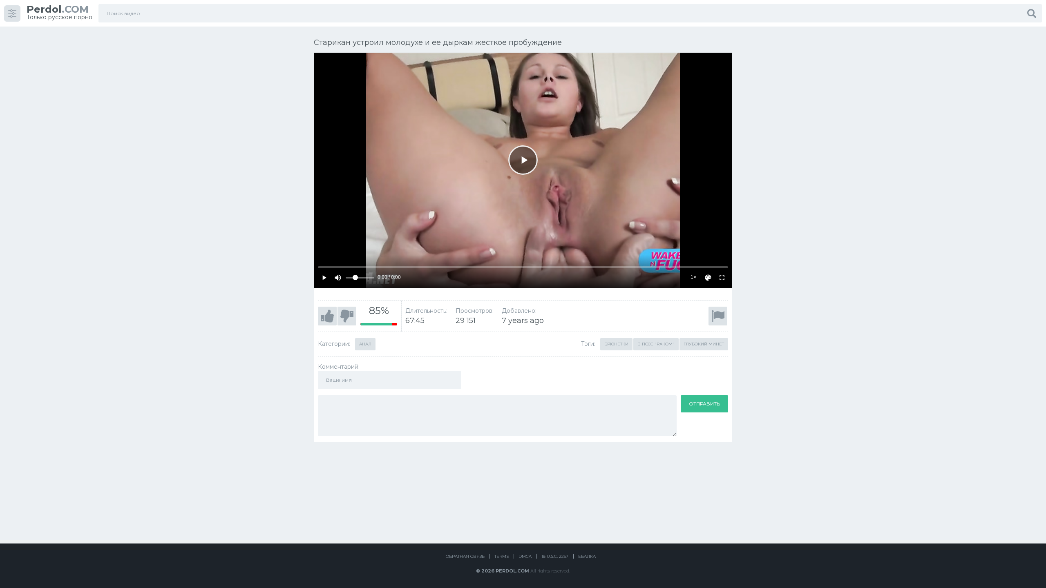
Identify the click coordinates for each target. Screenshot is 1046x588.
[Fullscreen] (722, 278)
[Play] (523, 160)
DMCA (525, 556)
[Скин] (708, 278)
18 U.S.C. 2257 (554, 556)
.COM (58, 9)
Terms (501, 556)
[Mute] (338, 278)
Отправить (704, 404)
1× (693, 277)
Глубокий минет (704, 344)
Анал (365, 344)
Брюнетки (616, 344)
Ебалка (587, 556)
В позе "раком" (656, 344)
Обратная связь (465, 556)
